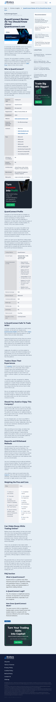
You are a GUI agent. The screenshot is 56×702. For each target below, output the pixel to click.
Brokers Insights (15, 8)
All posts (7, 662)
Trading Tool (7, 621)
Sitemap (6, 679)
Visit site (38, 102)
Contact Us (7, 676)
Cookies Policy (8, 670)
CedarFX (6, 475)
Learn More (18, 642)
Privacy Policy (8, 668)
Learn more (10, 204)
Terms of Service (9, 665)
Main (5, 8)
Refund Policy (8, 673)
